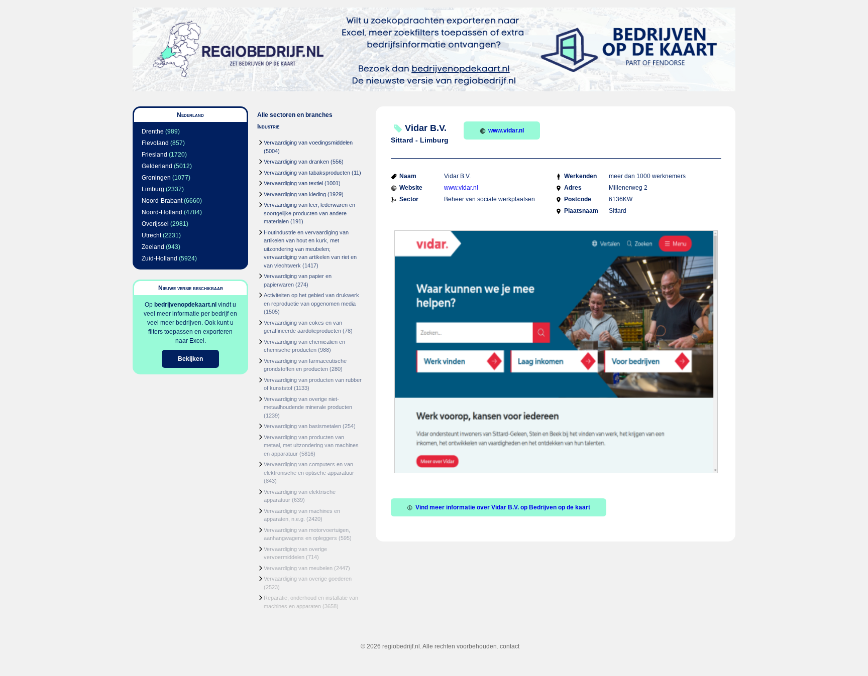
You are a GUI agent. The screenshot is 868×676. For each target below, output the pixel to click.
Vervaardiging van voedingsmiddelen (308, 143)
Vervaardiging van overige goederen (308, 579)
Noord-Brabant (162, 200)
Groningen (156, 177)
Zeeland (153, 246)
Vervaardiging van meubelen (298, 568)
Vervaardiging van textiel (293, 183)
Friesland (154, 154)
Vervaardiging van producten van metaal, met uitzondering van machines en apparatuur (311, 445)
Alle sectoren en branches (295, 114)
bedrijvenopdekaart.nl (185, 304)
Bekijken (190, 358)
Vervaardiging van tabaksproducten (307, 173)
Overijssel (155, 223)
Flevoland (155, 143)
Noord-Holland (162, 212)
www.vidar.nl (506, 130)
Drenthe (153, 131)
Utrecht (151, 235)
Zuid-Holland (159, 258)
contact (509, 646)
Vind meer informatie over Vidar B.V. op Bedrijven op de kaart (502, 507)
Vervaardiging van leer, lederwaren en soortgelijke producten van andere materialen (309, 213)
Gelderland (157, 166)
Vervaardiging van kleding (295, 194)
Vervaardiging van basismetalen (302, 426)
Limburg (153, 189)
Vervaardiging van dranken (296, 162)
